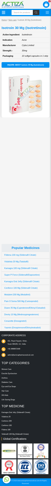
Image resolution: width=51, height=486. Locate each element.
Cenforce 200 (7, 421)
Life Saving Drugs (8, 400)
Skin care (12, 20)
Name (7, 188)
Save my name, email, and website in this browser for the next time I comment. (23, 212)
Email (7, 198)
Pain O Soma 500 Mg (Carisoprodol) (21, 301)
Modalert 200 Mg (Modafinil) (17, 294)
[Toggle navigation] (47, 12)
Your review (10, 173)
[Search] (36, 12)
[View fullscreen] (45, 113)
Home (4, 20)
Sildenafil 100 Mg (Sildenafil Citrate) (15, 434)
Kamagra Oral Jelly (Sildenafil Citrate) (21, 281)
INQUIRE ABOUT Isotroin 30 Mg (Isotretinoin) (25, 65)
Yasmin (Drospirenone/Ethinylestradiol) (22, 328)
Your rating (9, 169)
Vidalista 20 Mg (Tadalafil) (16, 261)
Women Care (6, 369)
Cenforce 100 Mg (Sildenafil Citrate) (21, 288)
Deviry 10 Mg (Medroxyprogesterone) (21, 314)
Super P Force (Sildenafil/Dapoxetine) (22, 275)
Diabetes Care (7, 382)
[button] (3, 12)
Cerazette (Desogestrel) (15, 321)
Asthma (4, 378)
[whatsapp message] (6, 479)
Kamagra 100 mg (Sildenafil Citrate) (21, 268)
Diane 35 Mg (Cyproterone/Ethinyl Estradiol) (24, 308)
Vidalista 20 (6, 417)
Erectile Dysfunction (9, 373)
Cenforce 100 (7, 425)
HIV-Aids (5, 395)
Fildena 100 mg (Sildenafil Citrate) (20, 255)
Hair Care (5, 391)
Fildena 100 (6, 430)
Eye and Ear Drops (9, 386)
